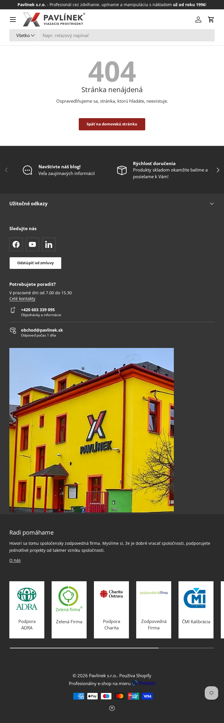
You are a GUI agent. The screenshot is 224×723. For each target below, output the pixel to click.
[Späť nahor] (112, 709)
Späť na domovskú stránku (112, 124)
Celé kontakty (22, 299)
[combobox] (112, 35)
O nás (15, 560)
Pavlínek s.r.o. (103, 675)
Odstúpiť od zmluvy (35, 262)
